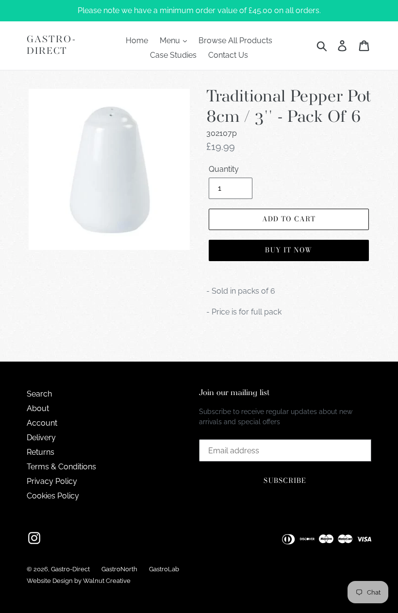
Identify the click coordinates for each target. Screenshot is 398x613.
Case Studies (173, 55)
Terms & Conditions (61, 466)
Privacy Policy (52, 481)
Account (42, 423)
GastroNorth (119, 569)
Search (39, 393)
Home (137, 40)
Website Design (50, 580)
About (38, 408)
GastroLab (164, 569)
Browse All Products (235, 40)
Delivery (41, 437)
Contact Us (228, 55)
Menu (171, 40)
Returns (40, 452)
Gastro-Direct (51, 45)
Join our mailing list (234, 393)
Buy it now (288, 250)
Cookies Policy (53, 495)
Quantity (224, 169)
